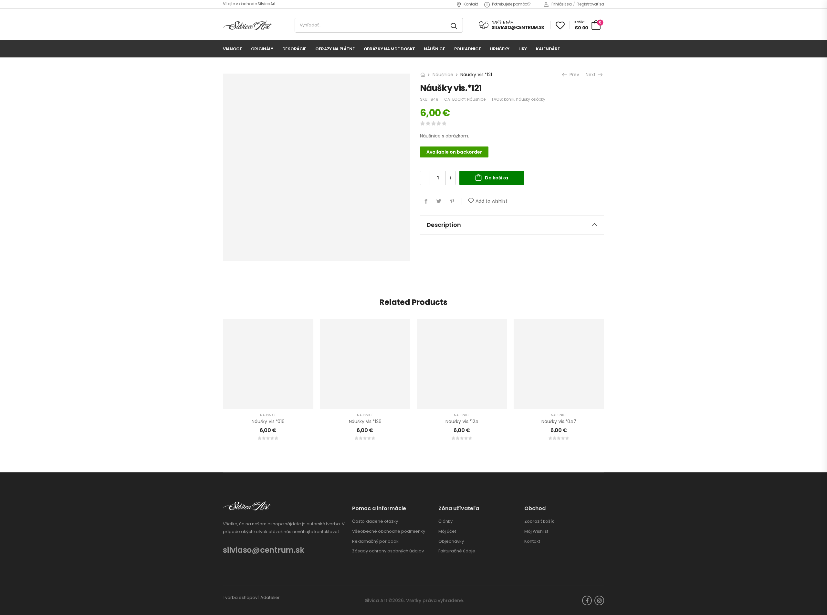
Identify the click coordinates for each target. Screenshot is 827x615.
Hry (522, 49)
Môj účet (447, 531)
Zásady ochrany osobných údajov (388, 551)
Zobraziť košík (539, 521)
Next (592, 74)
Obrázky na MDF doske (389, 49)
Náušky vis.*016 (268, 421)
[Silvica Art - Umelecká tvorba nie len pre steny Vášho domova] (247, 25)
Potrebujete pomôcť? (511, 4)
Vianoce (232, 49)
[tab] (512, 225)
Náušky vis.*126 (365, 421)
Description (444, 225)
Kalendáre (548, 49)
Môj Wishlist (536, 531)
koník (509, 99)
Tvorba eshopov (240, 597)
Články (445, 521)
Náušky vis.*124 (461, 421)
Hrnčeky (499, 49)
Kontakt (471, 4)
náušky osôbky (530, 99)
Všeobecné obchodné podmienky (388, 531)
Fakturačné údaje (456, 551)
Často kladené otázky (375, 521)
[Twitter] (438, 201)
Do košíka (496, 178)
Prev (573, 74)
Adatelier (270, 597)
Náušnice (434, 49)
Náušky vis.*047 (558, 421)
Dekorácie (294, 49)
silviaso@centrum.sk (263, 550)
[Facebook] (425, 201)
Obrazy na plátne (335, 49)
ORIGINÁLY (262, 49)
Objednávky (451, 541)
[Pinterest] (452, 201)
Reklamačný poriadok (375, 541)
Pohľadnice (467, 49)
